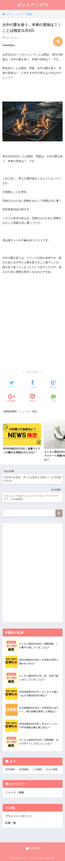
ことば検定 (37, 769)
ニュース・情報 (28, 411)
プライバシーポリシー (18, 816)
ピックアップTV (33, 4)
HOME (34, 848)
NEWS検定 (10, 769)
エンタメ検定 (51, 769)
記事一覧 (10, 822)
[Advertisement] (29, 298)
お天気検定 (23, 769)
